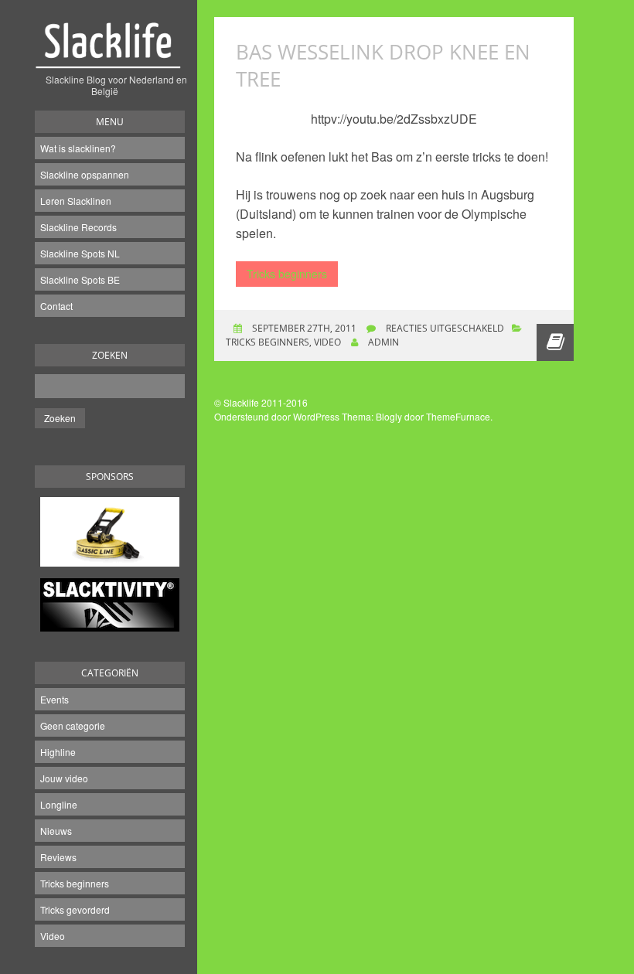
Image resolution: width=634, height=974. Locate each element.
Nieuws (56, 830)
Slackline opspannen (84, 174)
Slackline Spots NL (80, 253)
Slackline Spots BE (80, 279)
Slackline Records (78, 226)
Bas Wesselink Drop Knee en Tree (383, 65)
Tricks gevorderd (75, 909)
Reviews (58, 856)
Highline (58, 751)
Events (54, 699)
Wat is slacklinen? (78, 148)
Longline (58, 804)
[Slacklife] (110, 53)
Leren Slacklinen (75, 200)
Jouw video (64, 778)
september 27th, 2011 (303, 328)
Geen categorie (72, 725)
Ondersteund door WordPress (276, 416)
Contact (56, 305)
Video (52, 935)
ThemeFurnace (458, 416)
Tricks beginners (74, 883)
